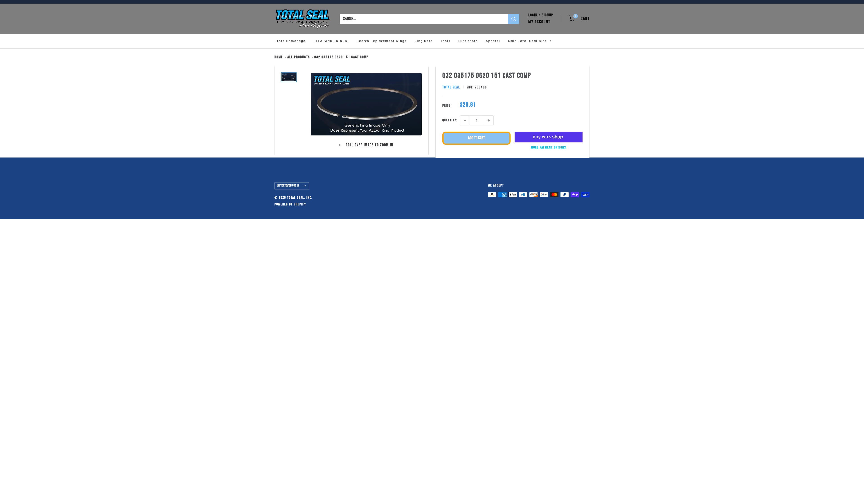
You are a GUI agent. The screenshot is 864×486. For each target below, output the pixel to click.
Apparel (493, 41)
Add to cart (476, 138)
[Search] (513, 19)
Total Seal (451, 87)
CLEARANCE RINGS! (331, 41)
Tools (445, 41)
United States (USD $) (288, 185)
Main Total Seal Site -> (530, 41)
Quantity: (449, 120)
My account (539, 22)
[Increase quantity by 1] (488, 120)
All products (298, 57)
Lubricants (468, 41)
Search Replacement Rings (382, 41)
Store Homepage (290, 41)
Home (278, 57)
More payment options (548, 147)
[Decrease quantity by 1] (465, 120)
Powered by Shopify (290, 204)
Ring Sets (423, 41)
